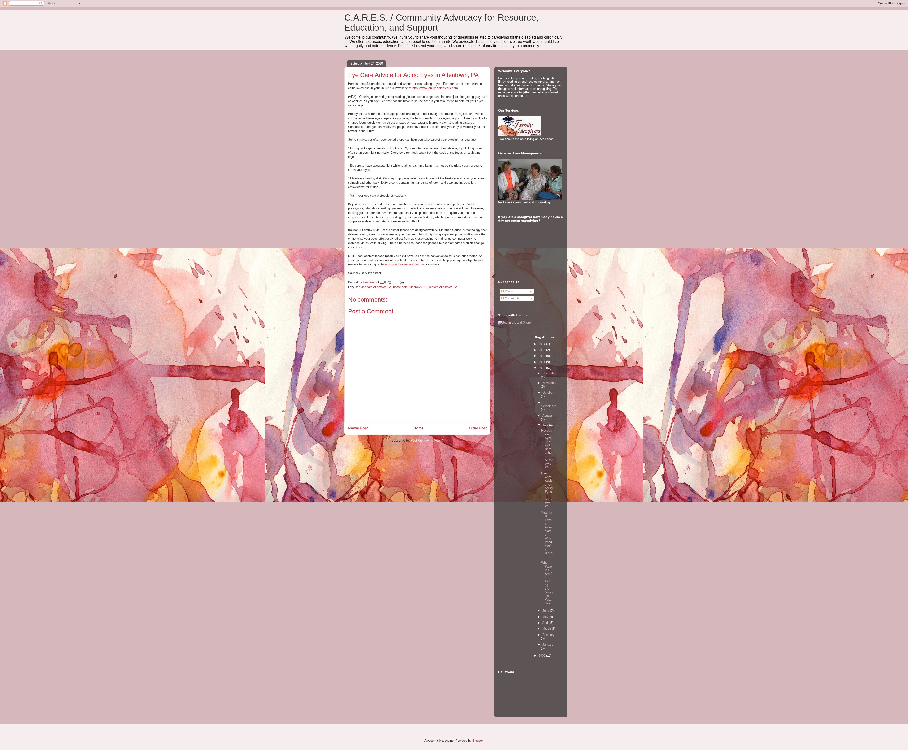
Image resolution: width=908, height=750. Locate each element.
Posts (508, 291)
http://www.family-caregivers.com (435, 88)
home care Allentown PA (410, 287)
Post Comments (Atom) (427, 440)
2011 (542, 362)
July (545, 425)
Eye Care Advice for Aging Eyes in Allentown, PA (413, 74)
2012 (542, 356)
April (546, 622)
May (545, 617)
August (547, 415)
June (546, 610)
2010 (542, 368)
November (549, 383)
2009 (542, 655)
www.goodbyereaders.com (402, 264)
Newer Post (358, 428)
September (548, 406)
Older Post (478, 428)
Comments (512, 298)
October (547, 392)
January (547, 644)
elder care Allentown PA (375, 287)
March (547, 628)
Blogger (477, 740)
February (548, 635)
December (549, 373)
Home (418, 428)
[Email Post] (401, 282)
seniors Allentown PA (442, 287)
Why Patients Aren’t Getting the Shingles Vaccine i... (547, 583)
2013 (542, 350)
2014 (542, 344)
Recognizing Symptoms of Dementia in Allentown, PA (547, 449)
